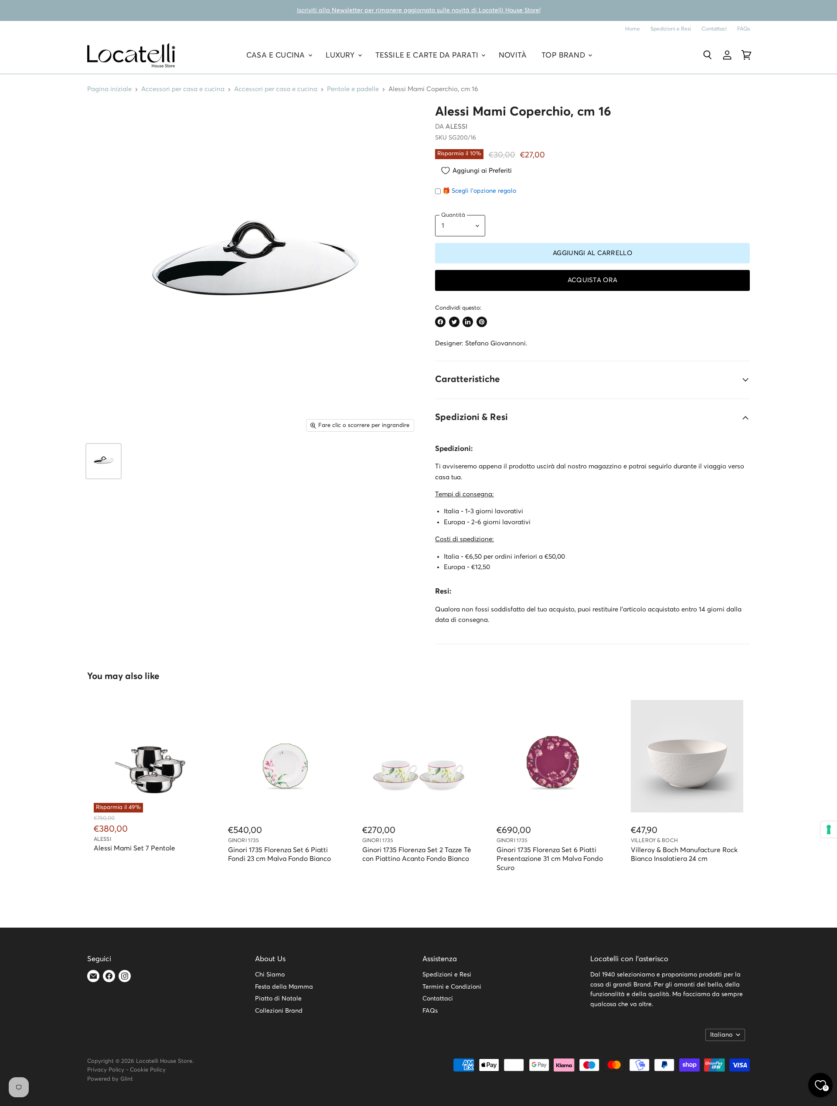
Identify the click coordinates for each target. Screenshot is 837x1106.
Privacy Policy (105, 1070)
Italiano (721, 1035)
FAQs (743, 29)
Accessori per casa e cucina (183, 89)
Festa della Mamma (284, 987)
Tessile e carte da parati (427, 55)
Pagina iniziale (109, 89)
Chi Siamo (270, 975)
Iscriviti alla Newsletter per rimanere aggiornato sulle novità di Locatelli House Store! (419, 10)
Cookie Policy (148, 1070)
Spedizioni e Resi (670, 29)
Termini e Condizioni (451, 987)
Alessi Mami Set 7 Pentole (134, 848)
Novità (513, 55)
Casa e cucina (276, 55)
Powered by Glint (110, 1079)
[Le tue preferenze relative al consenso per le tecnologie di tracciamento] (828, 829)
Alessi (456, 126)
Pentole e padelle (353, 89)
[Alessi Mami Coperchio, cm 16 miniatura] (103, 461)
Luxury (341, 55)
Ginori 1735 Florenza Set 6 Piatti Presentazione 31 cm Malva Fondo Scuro (550, 859)
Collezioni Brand (279, 1011)
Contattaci (714, 29)
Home (632, 29)
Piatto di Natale (278, 999)
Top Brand (564, 55)
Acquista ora (593, 280)
